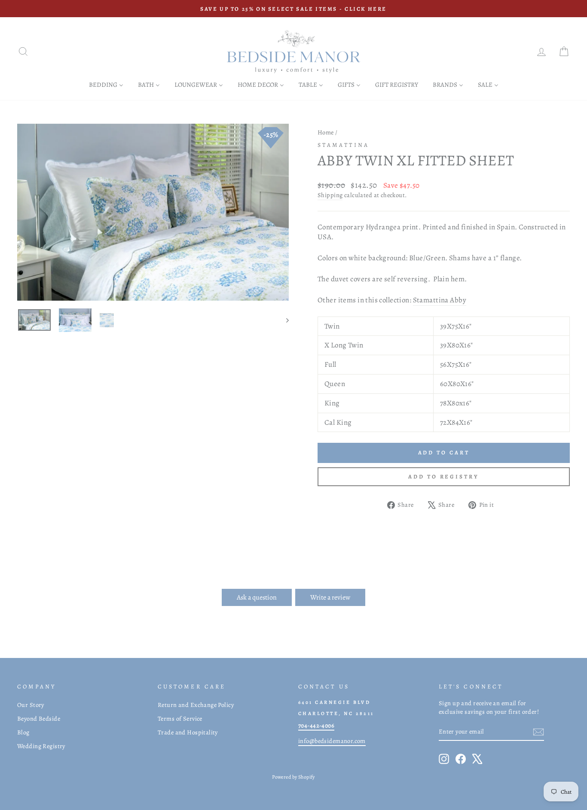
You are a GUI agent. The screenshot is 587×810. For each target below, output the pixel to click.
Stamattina (343, 145)
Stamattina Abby (439, 300)
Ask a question (257, 597)
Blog (23, 732)
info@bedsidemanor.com (332, 741)
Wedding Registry (41, 746)
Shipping (330, 195)
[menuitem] (106, 84)
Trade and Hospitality (188, 732)
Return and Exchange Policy (196, 704)
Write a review (330, 597)
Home (326, 132)
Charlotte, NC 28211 (336, 713)
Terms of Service (180, 718)
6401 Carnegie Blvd (334, 702)
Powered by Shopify (293, 776)
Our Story (30, 704)
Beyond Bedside (38, 718)
